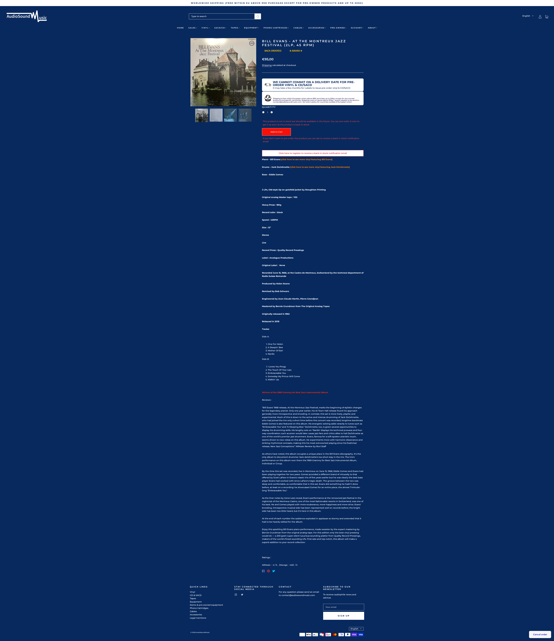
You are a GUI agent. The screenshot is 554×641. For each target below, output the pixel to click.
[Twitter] (273, 571)
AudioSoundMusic (203, 632)
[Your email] (343, 607)
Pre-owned (337, 28)
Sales (192, 28)
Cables (297, 28)
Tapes (234, 28)
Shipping (267, 65)
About (372, 28)
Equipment (251, 28)
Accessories (316, 28)
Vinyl (205, 28)
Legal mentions (198, 618)
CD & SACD (196, 595)
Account (356, 28)
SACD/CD (219, 28)
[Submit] (257, 16)
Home (180, 28)
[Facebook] (263, 571)
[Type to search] (222, 16)
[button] (197, 72)
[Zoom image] (223, 72)
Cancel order (540, 634)
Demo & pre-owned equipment (206, 605)
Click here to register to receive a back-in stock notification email (313, 153)
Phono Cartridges (276, 28)
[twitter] (242, 595)
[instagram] (236, 595)
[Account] (540, 16)
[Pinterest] (268, 571)
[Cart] (546, 17)
